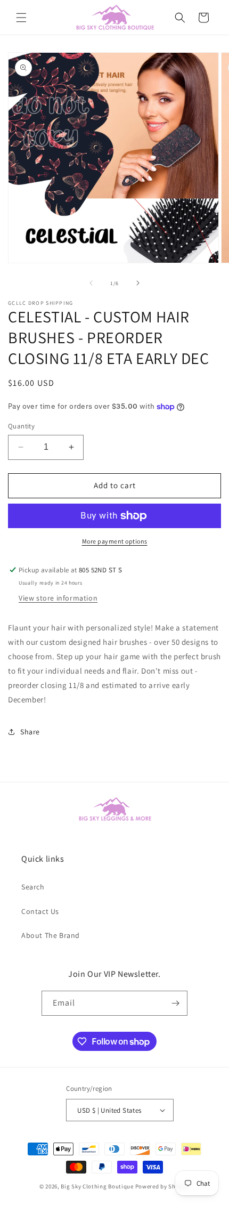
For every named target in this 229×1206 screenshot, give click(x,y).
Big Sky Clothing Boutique (97, 1186)
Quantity (21, 426)
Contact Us (40, 911)
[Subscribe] (175, 1003)
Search (33, 887)
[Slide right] (138, 283)
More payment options (115, 541)
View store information (58, 598)
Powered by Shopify (162, 1186)
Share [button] (30, 731)
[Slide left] (91, 283)
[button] (21, 17)
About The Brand (50, 935)
